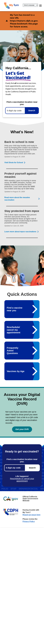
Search (31, 110)
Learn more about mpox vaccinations (20, 232)
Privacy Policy (29, 521)
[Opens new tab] (10, 499)
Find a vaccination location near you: (22, 103)
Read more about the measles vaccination (17, 198)
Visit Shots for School (13, 162)
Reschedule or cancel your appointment (22, 480)
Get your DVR (22, 429)
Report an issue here (31, 515)
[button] (11, 6)
